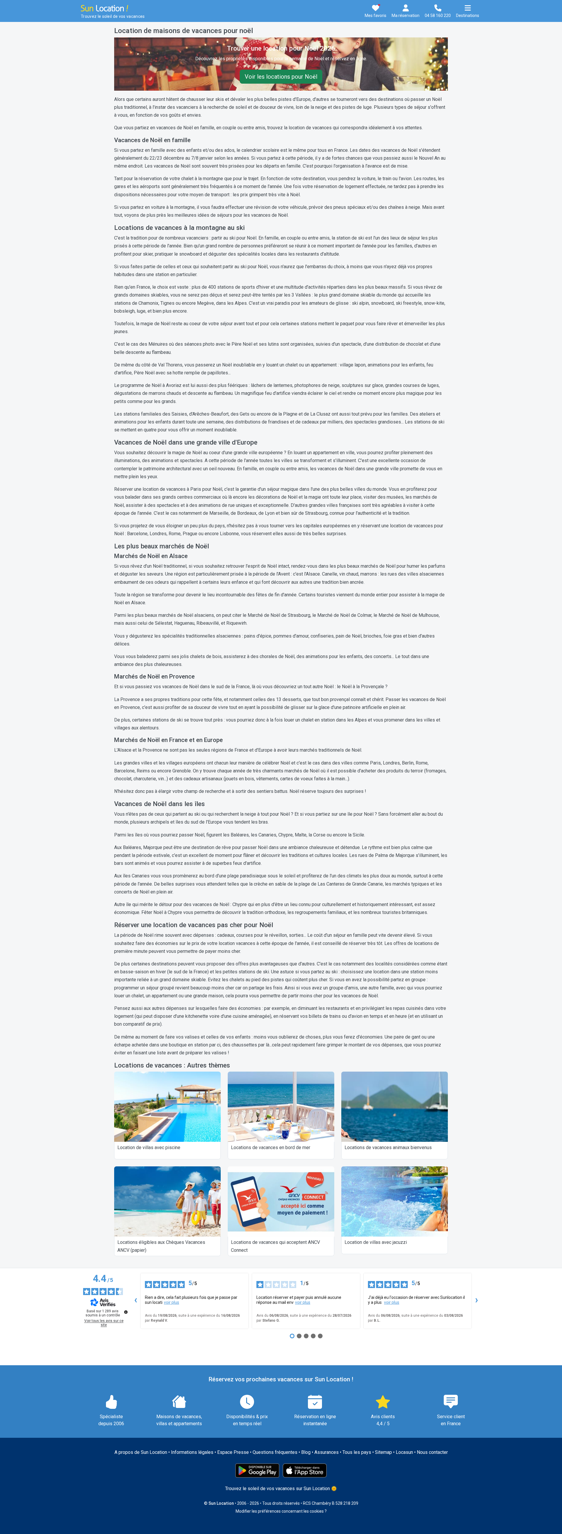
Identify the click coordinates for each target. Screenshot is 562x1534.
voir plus (171, 1302)
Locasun (404, 1452)
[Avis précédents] (135, 1301)
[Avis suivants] (476, 1301)
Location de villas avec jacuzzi (376, 1242)
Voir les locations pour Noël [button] (281, 76)
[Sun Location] (104, 8)
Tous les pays (356, 1452)
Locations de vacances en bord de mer (270, 1147)
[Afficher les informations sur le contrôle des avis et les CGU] (126, 1312)
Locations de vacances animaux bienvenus (388, 1147)
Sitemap (383, 1452)
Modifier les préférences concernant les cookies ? (281, 1511)
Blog (306, 1452)
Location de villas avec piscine (148, 1147)
